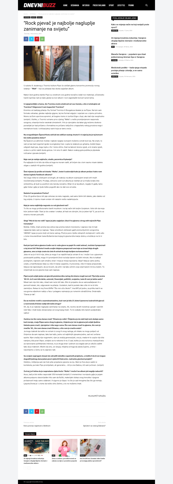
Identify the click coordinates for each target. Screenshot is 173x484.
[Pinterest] (36, 39)
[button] (146, 5)
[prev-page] (25, 467)
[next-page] (28, 467)
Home (26, 14)
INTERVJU (33, 14)
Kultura (40, 17)
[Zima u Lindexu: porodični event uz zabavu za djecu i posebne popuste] (64, 448)
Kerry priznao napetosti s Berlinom (37, 426)
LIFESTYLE (114, 30)
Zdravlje (114, 60)
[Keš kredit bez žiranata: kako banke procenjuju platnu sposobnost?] (93, 448)
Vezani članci (30, 434)
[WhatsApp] (42, 39)
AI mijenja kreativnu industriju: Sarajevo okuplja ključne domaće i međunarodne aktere (35, 461)
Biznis (82, 455)
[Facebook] (26, 39)
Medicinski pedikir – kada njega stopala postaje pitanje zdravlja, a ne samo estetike (129, 70)
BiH (25, 455)
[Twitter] (31, 39)
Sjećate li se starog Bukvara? (94, 426)
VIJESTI (34, 17)
